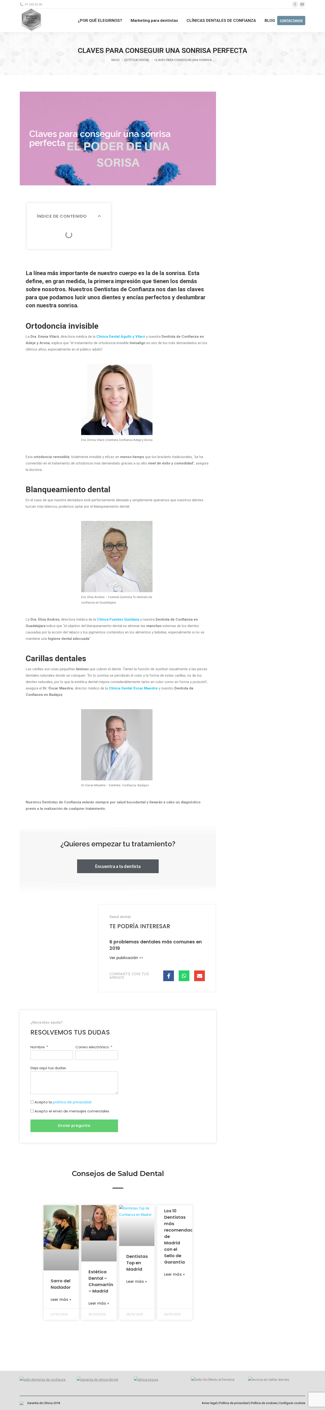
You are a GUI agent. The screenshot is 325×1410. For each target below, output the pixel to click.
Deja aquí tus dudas (48, 1067)
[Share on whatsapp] (184, 975)
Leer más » (61, 1299)
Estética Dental (137, 60)
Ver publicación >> (126, 957)
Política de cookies (264, 1403)
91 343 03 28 (33, 4)
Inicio (115, 60)
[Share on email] (199, 975)
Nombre (38, 1047)
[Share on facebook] (168, 975)
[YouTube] (302, 4)
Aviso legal (209, 1403)
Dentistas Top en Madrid (137, 1262)
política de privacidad (72, 1102)
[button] (118, 866)
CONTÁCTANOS (291, 20)
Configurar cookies (292, 1403)
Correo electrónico (92, 1047)
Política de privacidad (234, 1403)
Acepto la (62, 1102)
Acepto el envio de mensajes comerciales (71, 1111)
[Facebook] (295, 4)
